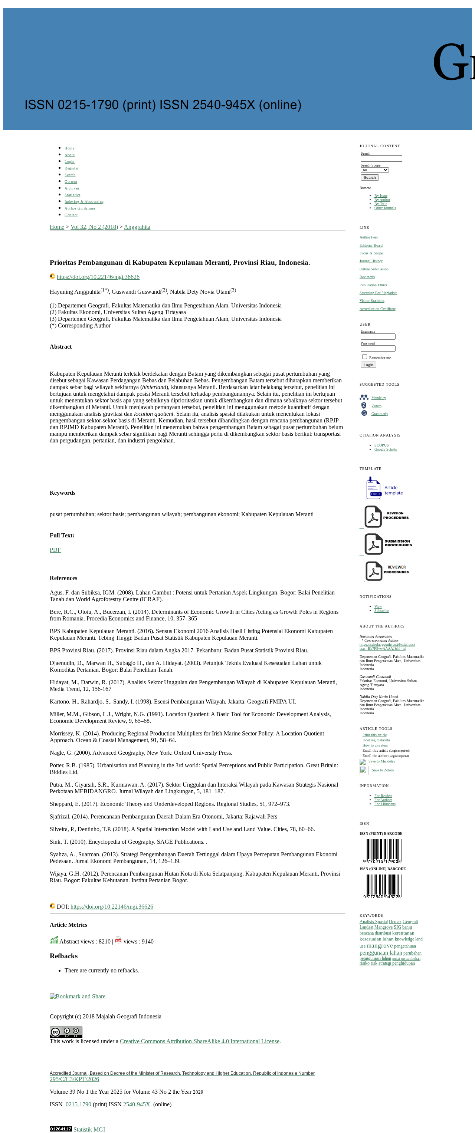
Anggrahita (137, 227)
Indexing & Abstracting (84, 202)
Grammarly (379, 414)
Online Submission (374, 269)
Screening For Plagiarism (378, 293)
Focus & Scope (371, 253)
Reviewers (367, 277)
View (378, 607)
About (70, 155)
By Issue (380, 196)
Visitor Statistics (372, 301)
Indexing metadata (376, 740)
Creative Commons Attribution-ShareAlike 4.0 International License (199, 1041)
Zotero (376, 406)
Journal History (371, 261)
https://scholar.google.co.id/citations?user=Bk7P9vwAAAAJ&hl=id (387, 646)
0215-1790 (78, 1104)
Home (69, 148)
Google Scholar (385, 449)
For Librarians (385, 804)
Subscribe (381, 611)
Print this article (375, 735)
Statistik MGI (89, 1129)
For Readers (383, 796)
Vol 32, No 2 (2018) (94, 227)
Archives (72, 188)
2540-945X (137, 1104)
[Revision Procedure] (385, 527)
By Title (380, 204)
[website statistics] (61, 1129)
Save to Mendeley (381, 761)
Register (71, 168)
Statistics (72, 195)
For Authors (383, 800)
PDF (55, 550)
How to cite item (375, 745)
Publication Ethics (374, 285)
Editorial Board (371, 245)
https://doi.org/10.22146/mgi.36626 (98, 277)
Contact (71, 215)
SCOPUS (381, 445)
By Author (382, 200)
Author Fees (369, 237)
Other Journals (385, 208)
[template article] (382, 499)
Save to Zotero (382, 770)
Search (70, 175)
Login (70, 161)
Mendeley (378, 398)
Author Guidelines (80, 208)
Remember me (380, 358)
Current (71, 181)
